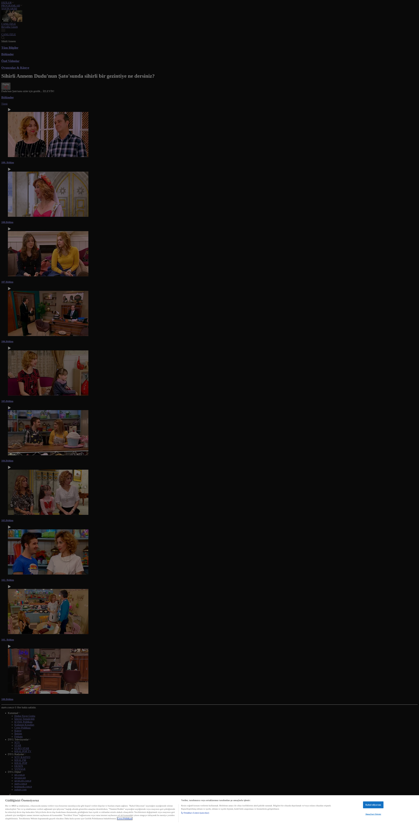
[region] (209, 809)
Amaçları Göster (373, 814)
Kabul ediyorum (373, 805)
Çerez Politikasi (124, 818)
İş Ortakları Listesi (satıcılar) (195, 813)
